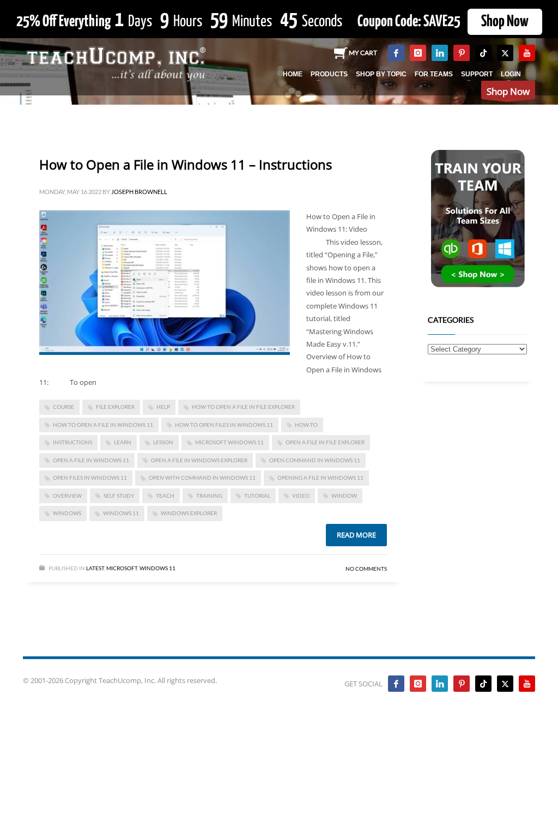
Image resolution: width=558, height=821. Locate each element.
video (301, 495)
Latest (95, 568)
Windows (67, 513)
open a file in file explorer (325, 442)
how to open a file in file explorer (243, 406)
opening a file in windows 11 (320, 477)
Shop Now (505, 21)
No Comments (366, 568)
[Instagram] (418, 53)
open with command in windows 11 (202, 477)
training (209, 495)
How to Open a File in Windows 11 (103, 424)
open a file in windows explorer (199, 460)
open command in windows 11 (314, 460)
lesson (163, 442)
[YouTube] (527, 53)
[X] (505, 53)
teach (165, 495)
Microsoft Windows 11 (229, 442)
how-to (306, 424)
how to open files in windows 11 (224, 424)
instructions (72, 442)
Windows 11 (121, 513)
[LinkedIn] (440, 53)
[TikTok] (483, 53)
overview (67, 495)
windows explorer (189, 513)
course (63, 406)
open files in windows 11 (90, 477)
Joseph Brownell (139, 191)
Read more (356, 535)
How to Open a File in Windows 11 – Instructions (185, 164)
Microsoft (121, 568)
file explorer (115, 406)
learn (122, 442)
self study (119, 495)
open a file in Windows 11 (91, 460)
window (344, 495)
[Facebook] (396, 53)
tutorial (257, 495)
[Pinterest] (461, 53)
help (163, 406)
